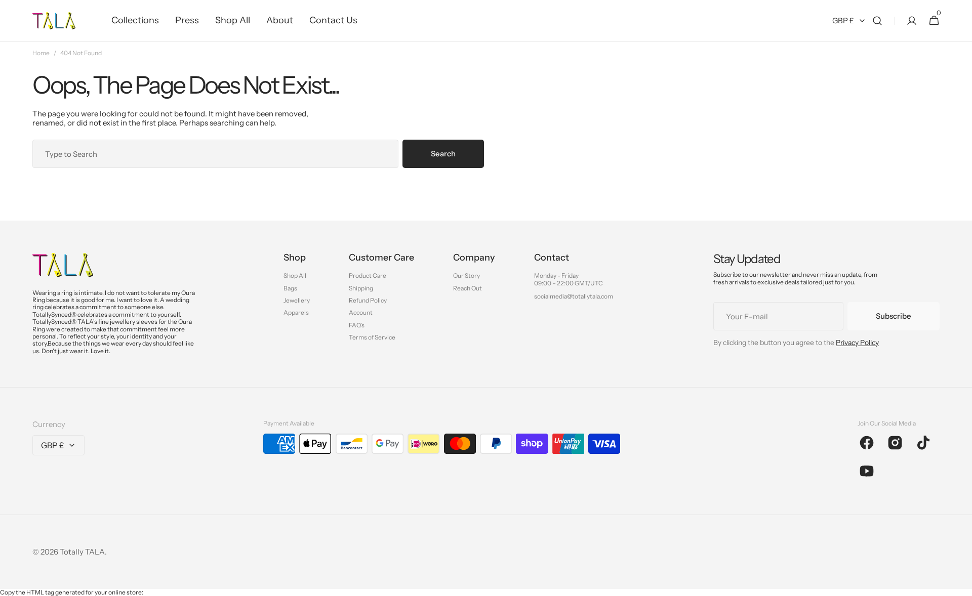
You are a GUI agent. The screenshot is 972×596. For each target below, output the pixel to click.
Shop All (295, 275)
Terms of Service (372, 337)
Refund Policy (368, 300)
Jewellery (297, 300)
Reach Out (467, 288)
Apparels (296, 312)
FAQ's (356, 325)
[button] (877, 20)
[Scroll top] (960, 584)
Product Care (367, 275)
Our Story (466, 275)
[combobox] (215, 154)
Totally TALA (82, 552)
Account (361, 312)
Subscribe (893, 316)
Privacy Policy (857, 342)
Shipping (361, 288)
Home (41, 53)
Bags (290, 288)
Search (443, 153)
